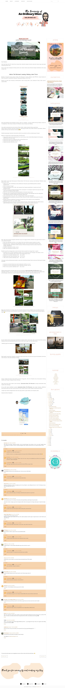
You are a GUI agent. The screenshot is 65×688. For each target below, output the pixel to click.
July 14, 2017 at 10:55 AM (10, 613)
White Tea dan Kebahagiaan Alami (54, 424)
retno (5, 557)
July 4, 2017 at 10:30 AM (14, 457)
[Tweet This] (25, 433)
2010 (49, 443)
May (50, 431)
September (51, 402)
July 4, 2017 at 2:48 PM (17, 536)
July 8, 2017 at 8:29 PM (10, 585)
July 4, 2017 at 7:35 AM (11, 483)
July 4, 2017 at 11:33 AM (12, 530)
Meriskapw (8, 457)
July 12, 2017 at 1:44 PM (17, 606)
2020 (49, 393)
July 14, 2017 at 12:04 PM (10, 620)
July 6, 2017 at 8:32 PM (17, 578)
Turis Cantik (6, 571)
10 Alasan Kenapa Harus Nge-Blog (55, 413)
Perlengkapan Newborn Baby (54, 416)
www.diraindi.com (9, 450)
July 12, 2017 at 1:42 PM (17, 592)
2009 (49, 445)
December (51, 398)
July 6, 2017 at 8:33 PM (17, 564)
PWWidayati (6, 530)
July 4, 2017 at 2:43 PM (17, 462)
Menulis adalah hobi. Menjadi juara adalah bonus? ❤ (55, 134)
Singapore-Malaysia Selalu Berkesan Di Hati (55, 192)
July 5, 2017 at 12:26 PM (10, 557)
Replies (6, 448)
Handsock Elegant (52, 410)
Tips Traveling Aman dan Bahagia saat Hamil (55, 427)
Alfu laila (5, 585)
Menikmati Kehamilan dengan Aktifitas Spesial (55, 421)
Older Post (43, 656)
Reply (5, 446)
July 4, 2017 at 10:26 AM (12, 498)
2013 (49, 441)
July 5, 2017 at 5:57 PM (12, 571)
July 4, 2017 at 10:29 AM (15, 514)
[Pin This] (24, 433)
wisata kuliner (56, 376)
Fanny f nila (6, 483)
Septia (5, 613)
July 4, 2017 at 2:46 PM (17, 507)
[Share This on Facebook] (21, 433)
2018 (49, 395)
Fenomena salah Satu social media (55, 212)
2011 (49, 442)
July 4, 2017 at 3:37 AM (12, 469)
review (56, 373)
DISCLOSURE (29, 1)
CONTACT (23, 1)
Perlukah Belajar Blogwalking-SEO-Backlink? (55, 412)
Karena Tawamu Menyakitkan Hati (54, 419)
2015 (49, 438)
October (50, 401)
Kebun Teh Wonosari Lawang (54, 425)
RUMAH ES (39, 686)
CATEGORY (17, 1)
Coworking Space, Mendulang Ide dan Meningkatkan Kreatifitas (56, 252)
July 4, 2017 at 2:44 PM (17, 476)
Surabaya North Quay (52, 406)
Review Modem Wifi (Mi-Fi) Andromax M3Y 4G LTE (56, 173)
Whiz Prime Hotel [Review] (55, 290)
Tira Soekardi (6, 469)
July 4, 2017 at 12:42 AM (17, 450)
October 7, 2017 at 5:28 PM (12, 627)
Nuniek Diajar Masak (7, 514)
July (50, 405)
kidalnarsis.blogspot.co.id (13, 636)
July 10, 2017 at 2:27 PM (19, 599)
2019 (49, 394)
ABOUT (11, 1)
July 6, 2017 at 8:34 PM (17, 550)
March (50, 433)
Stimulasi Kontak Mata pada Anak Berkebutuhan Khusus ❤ (55, 272)
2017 (49, 397)
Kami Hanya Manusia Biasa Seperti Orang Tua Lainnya (55, 154)
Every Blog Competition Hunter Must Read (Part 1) (55, 232)
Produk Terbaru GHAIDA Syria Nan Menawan (55, 408)
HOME (7, 1)
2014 (49, 439)
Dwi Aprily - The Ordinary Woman (9, 599)
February (51, 435)
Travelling (55, 374)
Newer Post (4, 656)
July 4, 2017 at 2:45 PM (17, 491)
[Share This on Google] (22, 433)
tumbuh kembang (55, 377)
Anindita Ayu (6, 627)
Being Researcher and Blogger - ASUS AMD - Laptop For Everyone (55, 115)
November (51, 399)
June (50, 429)
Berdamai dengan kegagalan (53, 415)
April (50, 432)
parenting (55, 375)
